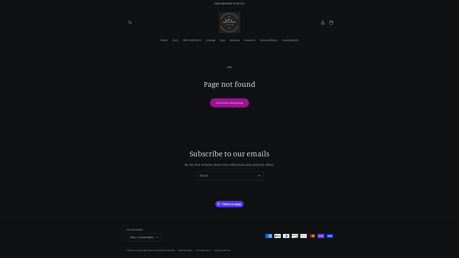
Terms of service (222, 250)
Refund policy (186, 250)
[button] (130, 22)
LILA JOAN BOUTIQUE (144, 250)
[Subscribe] (259, 175)
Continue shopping (229, 102)
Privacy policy (203, 250)
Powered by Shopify (165, 250)
